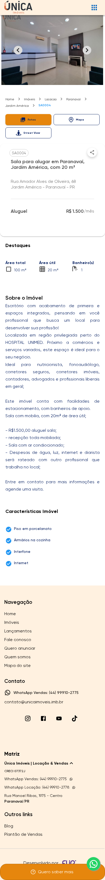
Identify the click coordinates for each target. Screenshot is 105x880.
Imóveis (29, 99)
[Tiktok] (74, 718)
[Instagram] (27, 718)
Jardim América (17, 106)
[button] (28, 119)
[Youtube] (58, 718)
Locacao (51, 99)
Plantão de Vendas (23, 834)
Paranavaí (73, 99)
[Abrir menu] (94, 7)
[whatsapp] (93, 864)
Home (9, 99)
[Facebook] (43, 718)
